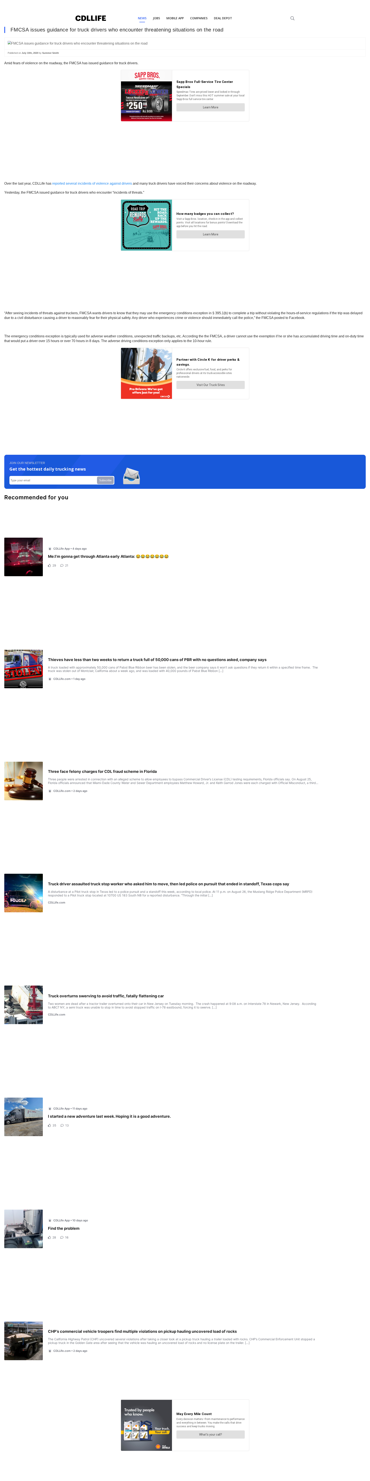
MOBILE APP (175, 18)
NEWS (142, 18)
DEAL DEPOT (223, 18)
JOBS (156, 18)
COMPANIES (198, 18)
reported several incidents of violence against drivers (91, 183)
